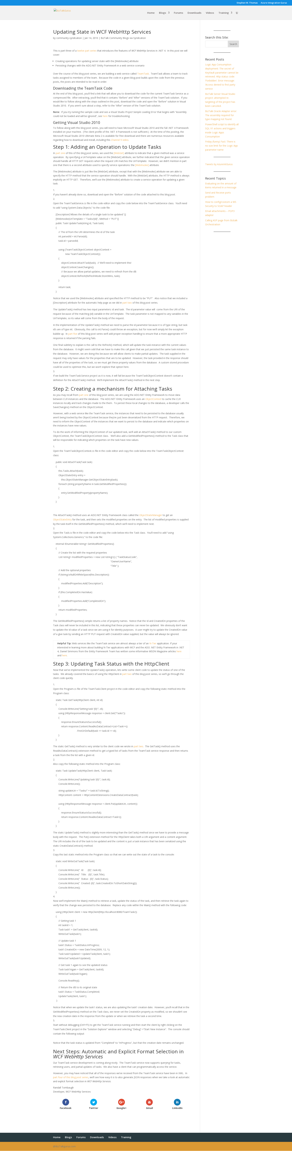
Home (151, 12)
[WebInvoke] (142, 165)
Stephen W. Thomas (247, 3)
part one (60, 153)
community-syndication (69, 38)
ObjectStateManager (150, 515)
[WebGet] (119, 153)
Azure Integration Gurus (274, 3)
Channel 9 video (119, 139)
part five (72, 333)
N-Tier (152, 643)
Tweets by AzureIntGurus (219, 164)
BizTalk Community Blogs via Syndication (123, 38)
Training (223, 12)
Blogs (162, 12)
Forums (178, 12)
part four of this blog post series (70, 1077)
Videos (210, 12)
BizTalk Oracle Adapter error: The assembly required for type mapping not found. (221, 115)
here (105, 116)
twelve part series (86, 50)
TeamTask (143, 73)
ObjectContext (153, 399)
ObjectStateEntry (62, 519)
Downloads (194, 12)
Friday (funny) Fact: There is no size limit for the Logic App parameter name (221, 145)
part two (127, 302)
